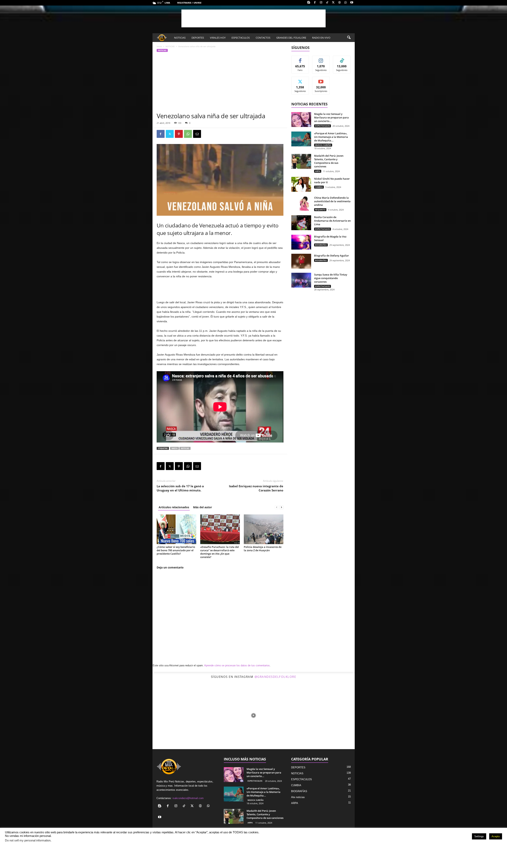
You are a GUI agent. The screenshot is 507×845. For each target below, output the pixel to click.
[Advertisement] (253, 18)
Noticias (185, 448)
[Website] (339, 2)
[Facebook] (315, 2)
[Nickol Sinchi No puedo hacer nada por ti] (301, 184)
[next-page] (281, 507)
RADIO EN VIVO (321, 37)
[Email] (197, 134)
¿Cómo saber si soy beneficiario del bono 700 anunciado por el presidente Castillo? (176, 550)
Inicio (159, 46)
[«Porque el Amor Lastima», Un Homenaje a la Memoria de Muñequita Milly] (301, 139)
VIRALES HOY (218, 37)
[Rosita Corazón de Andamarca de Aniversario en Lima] (301, 222)
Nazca (174, 448)
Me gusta (300, 58)
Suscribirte (321, 79)
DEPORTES (198, 37)
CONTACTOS (263, 37)
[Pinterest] (179, 134)
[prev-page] (277, 507)
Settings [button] (479, 836)
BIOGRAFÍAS (321, 244)
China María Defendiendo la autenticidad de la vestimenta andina (332, 201)
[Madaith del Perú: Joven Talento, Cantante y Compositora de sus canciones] (301, 161)
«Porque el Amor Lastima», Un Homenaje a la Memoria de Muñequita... (331, 137)
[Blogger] (308, 2)
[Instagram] (321, 2)
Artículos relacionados (174, 507)
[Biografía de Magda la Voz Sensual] (301, 242)
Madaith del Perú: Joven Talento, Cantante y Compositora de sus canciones (328, 161)
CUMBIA (319, 187)
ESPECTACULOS (241, 37)
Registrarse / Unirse (189, 2)
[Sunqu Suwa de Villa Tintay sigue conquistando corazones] (301, 280)
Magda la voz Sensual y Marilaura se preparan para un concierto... (331, 117)
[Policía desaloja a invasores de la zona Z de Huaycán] (263, 529)
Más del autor (202, 507)
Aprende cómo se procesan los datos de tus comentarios (237, 665)
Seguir (321, 58)
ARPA (317, 171)
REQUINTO (320, 209)
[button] (348, 37)
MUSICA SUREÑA (323, 145)
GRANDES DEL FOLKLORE (291, 37)
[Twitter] (333, 2)
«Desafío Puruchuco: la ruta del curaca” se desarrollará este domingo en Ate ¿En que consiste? (219, 552)
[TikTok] (327, 2)
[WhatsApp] (345, 2)
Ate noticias (298, 797)
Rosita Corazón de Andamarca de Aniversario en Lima (332, 220)
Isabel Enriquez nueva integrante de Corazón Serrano (256, 488)
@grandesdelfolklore (275, 677)
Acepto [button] (496, 836)
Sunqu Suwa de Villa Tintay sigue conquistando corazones (330, 278)
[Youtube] (351, 2)
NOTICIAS (180, 37)
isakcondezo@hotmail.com (188, 798)
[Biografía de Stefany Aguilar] (301, 261)
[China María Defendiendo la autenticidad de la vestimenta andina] (301, 203)
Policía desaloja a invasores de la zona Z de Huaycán (262, 548)
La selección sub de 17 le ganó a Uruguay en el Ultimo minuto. (180, 488)
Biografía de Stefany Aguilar (331, 255)
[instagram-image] (186, 715)
